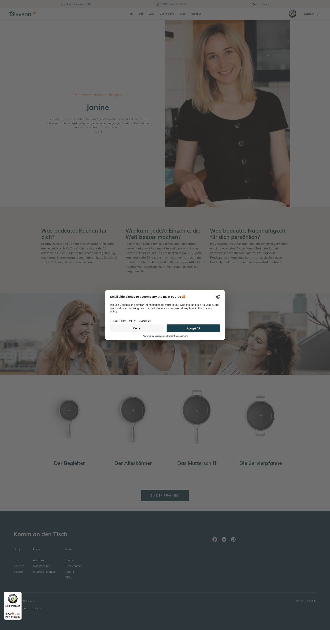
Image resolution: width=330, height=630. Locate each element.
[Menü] (19, 594)
